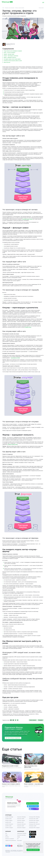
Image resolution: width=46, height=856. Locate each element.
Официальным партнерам (21, 833)
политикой (38, 846)
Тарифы (18, 836)
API (17, 838)
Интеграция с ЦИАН (32, 825)
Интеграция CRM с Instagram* (34, 827)
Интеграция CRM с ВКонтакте (34, 824)
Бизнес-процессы (33, 720)
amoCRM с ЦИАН (8, 825)
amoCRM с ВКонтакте (9, 824)
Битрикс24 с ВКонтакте (21, 824)
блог (11, 2)
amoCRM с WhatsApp (9, 816)
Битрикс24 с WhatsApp (21, 816)
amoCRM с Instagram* (9, 827)
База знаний (19, 840)
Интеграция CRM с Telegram (34, 820)
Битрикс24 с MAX (20, 822)
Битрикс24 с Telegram (21, 820)
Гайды (6, 835)
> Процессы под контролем (9, 7)
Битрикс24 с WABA (20, 818)
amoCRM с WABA (8, 818)
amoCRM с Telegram (8, 820)
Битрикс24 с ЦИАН (20, 825)
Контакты (7, 836)
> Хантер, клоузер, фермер (19, 7)
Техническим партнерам (21, 835)
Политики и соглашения (9, 838)
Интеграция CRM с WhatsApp (34, 816)
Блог (3, 7)
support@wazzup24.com (11, 806)
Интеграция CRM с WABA (33, 818)
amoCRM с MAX (8, 822)
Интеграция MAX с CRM (33, 822)
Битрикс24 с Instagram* (21, 827)
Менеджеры (40, 720)
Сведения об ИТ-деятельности (10, 840)
